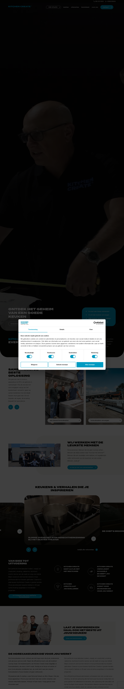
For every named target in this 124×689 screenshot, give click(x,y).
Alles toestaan (90, 364)
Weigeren (34, 364)
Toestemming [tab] (32, 329)
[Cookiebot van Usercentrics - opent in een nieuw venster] (95, 323)
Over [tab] (91, 329)
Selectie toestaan (62, 364)
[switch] (51, 356)
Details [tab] (62, 329)
